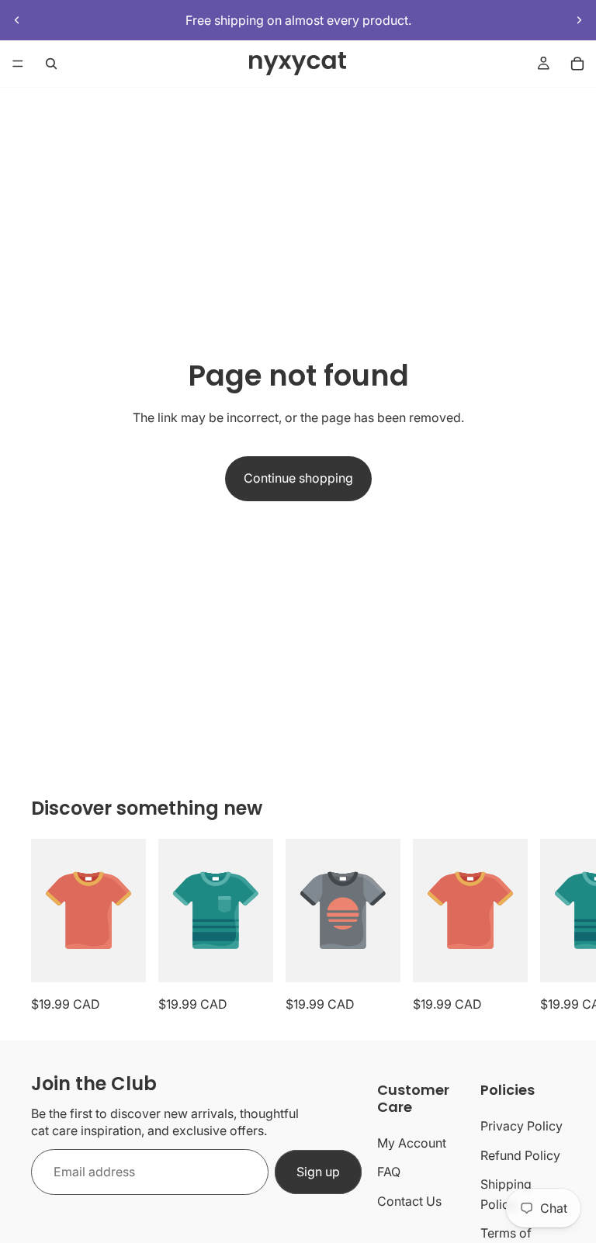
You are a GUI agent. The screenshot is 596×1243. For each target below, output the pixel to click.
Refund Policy (520, 1155)
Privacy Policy (521, 1126)
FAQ (388, 1171)
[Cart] (577, 64)
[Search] (51, 64)
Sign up (318, 1171)
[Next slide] (579, 20)
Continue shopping (298, 478)
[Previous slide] (17, 20)
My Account (411, 1143)
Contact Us (409, 1201)
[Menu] (18, 64)
